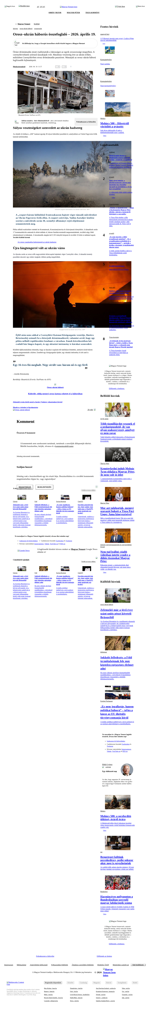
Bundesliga (104, 892)
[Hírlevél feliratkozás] (94, 536)
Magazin (96, 983)
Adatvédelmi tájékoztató (39, 965)
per (101, 852)
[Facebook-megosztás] (96, 66)
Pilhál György (107, 764)
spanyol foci (104, 34)
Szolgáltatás (122, 983)
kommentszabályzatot (64, 446)
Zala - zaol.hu (125, 998)
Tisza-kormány (114, 204)
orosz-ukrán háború (26, 28)
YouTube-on (54, 544)
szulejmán (108, 767)
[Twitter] (94, 539)
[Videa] (85, 543)
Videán (47, 544)
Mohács (102, 118)
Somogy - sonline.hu (101, 998)
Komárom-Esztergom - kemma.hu (105, 991)
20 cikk (90, 410)
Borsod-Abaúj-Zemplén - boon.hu (53, 998)
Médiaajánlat (21, 965)
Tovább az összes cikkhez (88, 561)
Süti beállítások (138, 965)
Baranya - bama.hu (49, 991)
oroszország (38, 28)
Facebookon (60, 541)
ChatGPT (80, 501)
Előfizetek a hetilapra (117, 389)
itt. (55, 123)
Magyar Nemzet (24, 24)
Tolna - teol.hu (126, 988)
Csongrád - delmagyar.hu (51, 1001)
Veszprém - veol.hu (127, 994)
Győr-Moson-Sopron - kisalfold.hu (79, 994)
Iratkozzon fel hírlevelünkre (28, 541)
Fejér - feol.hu (74, 991)
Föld (36, 501)
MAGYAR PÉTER (73, 13)
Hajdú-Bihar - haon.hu (76, 998)
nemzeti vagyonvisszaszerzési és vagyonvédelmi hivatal (116, 546)
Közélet (70, 983)
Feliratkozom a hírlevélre (86, 122)
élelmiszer (103, 652)
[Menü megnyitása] (140, 7)
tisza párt (112, 287)
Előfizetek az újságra (104, 956)
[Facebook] (85, 539)
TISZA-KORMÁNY (92, 13)
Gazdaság (83, 983)
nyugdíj (111, 177)
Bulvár (108, 983)
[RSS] (94, 543)
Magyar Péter (104, 503)
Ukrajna (15, 501)
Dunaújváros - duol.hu (76, 988)
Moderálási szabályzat (121, 965)
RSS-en (62, 544)
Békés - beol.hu (48, 994)
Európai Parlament (106, 701)
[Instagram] (89, 539)
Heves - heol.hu (74, 1001)
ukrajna (15, 28)
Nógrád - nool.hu (100, 994)
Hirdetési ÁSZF (103, 965)
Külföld (37, 24)
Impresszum (8, 965)
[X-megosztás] (91, 66)
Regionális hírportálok (53, 983)
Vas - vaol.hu (125, 991)
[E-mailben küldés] (87, 66)
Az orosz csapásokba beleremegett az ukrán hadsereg (37, 242)
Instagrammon (39, 544)
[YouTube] (89, 543)
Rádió (135, 983)
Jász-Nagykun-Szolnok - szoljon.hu (106, 988)
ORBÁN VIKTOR (55, 13)
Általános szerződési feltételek (83, 965)
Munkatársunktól (19, 67)
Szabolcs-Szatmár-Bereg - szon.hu (105, 1001)
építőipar (112, 312)
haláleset (112, 152)
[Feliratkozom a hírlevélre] (24, 7)
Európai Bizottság (61, 501)
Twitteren (69, 541)
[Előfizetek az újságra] (120, 7)
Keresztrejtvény (106, 60)
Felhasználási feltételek (59, 965)
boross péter (113, 262)
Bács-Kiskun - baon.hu (50, 988)
